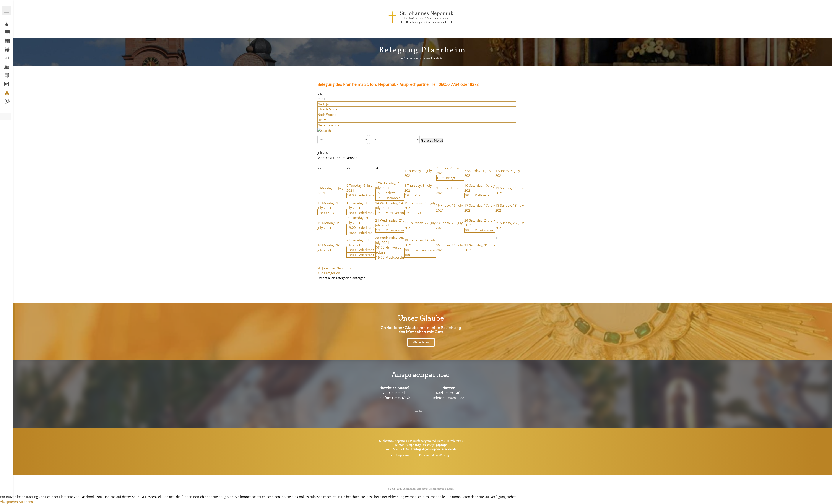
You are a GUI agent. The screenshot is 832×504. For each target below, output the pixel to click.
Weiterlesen (421, 342)
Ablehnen (26, 501)
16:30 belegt (446, 178)
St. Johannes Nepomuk (334, 268)
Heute (322, 120)
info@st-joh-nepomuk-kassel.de (435, 449)
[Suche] (324, 130)
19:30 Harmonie (388, 198)
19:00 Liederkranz (360, 195)
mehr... (419, 411)
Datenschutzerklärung (434, 456)
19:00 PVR (412, 195)
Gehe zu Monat (329, 125)
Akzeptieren (9, 501)
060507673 (401, 398)
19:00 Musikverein (390, 213)
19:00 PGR (413, 213)
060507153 (455, 398)
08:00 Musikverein (479, 230)
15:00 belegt (385, 193)
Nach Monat (329, 109)
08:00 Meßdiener (478, 195)
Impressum (403, 456)
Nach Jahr (325, 104)
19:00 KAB (326, 213)
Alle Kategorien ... (330, 273)
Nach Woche (327, 114)
